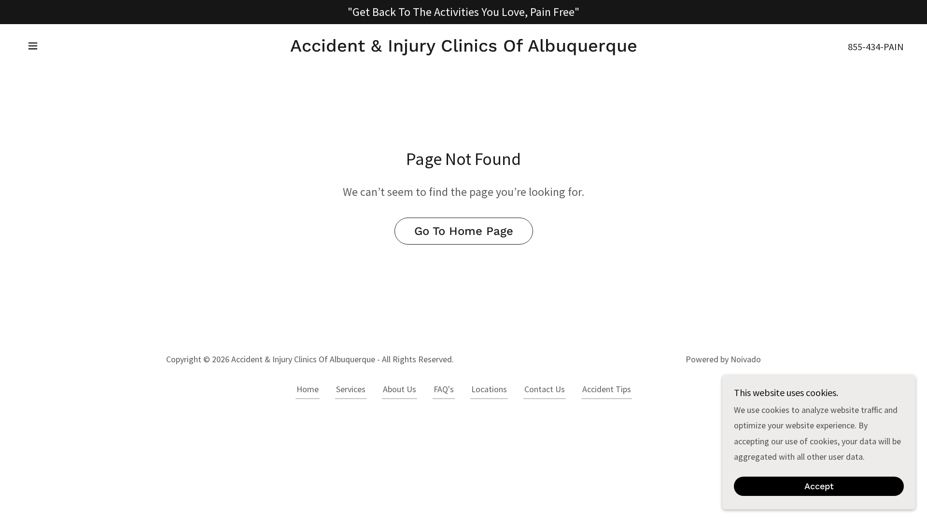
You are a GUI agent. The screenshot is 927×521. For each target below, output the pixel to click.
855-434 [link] (864, 47)
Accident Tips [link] (606, 389)
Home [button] (307, 389)
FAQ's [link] (444, 389)
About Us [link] (399, 389)
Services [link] (350, 389)
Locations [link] (489, 389)
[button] (32, 45)
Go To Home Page (463, 231)
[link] (463, 48)
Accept (819, 486)
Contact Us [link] (544, 389)
